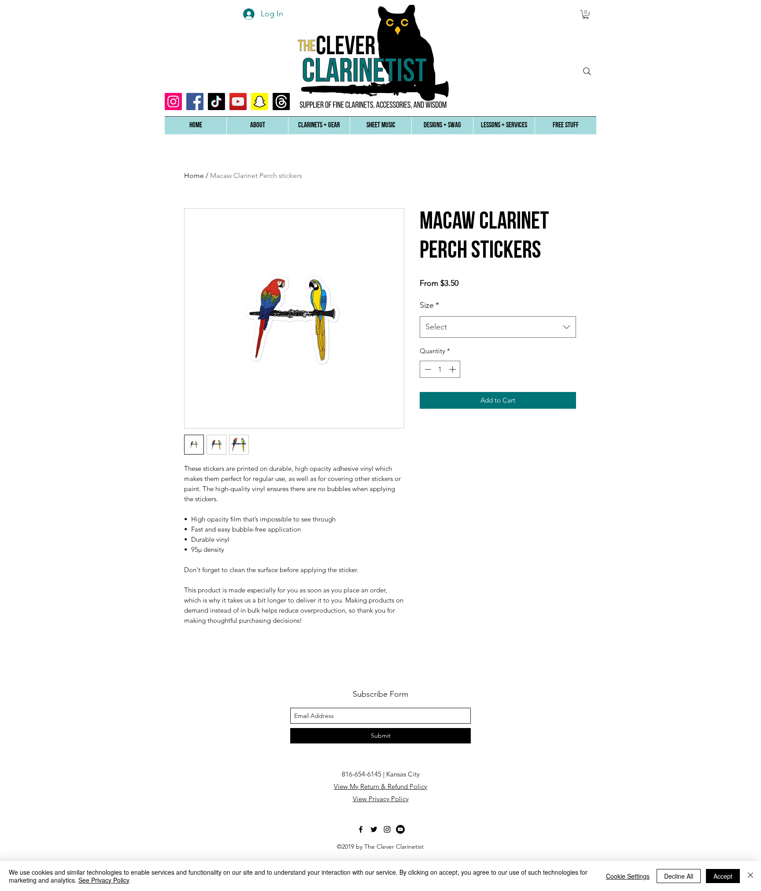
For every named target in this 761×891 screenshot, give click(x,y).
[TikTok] (216, 101)
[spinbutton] (440, 369)
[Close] (750, 876)
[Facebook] (194, 101)
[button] (257, 125)
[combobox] (498, 327)
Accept (722, 876)
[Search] (587, 71)
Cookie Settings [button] (628, 876)
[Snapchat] (259, 101)
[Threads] (281, 101)
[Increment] (453, 369)
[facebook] (360, 829)
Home (194, 175)
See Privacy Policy (103, 880)
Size (429, 305)
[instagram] (387, 829)
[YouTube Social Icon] (238, 101)
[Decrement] (427, 369)
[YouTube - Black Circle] (400, 829)
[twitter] (373, 829)
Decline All (678, 876)
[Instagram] (173, 101)
